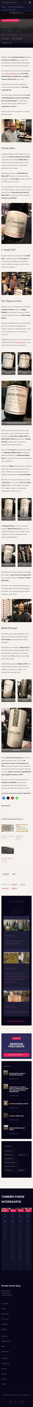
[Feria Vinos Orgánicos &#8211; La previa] (7, 850)
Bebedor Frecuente (6, 1341)
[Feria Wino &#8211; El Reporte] (7, 828)
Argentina (10, 1170)
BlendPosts (10, 1158)
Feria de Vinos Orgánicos (19, 837)
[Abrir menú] (30, 2)
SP (22, 1401)
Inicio (3, 7)
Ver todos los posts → (16, 1021)
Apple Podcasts (5, 1351)
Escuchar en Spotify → (16, 1054)
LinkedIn (14, 888)
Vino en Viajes (11, 1166)
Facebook (14, 884)
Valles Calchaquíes (11, 73)
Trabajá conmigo (5, 1363)
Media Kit (3, 1368)
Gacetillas (10, 1151)
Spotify (3, 1346)
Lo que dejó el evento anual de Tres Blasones (20, 1243)
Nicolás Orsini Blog (10, 2)
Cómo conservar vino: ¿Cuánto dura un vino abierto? (27, 1246)
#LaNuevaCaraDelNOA (15, 7)
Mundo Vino (10, 1155)
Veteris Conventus (5, 1233)
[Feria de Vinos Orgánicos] (22, 828)
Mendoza (22, 1170)
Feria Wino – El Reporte (7, 836)
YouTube (3, 1384)
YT (14, 1401)
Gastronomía (4, 1324)
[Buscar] (25, 2)
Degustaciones (11, 1162)
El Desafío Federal (20, 342)
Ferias (21, 1211)
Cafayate (4, 43)
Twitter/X (3, 1379)
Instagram (3, 1374)
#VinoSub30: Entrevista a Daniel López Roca (12, 1242)
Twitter (22, 884)
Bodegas (23, 1155)
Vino (10, 43)
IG (10, 1401)
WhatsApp (6, 888)
